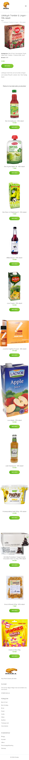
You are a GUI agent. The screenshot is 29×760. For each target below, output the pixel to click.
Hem (2, 20)
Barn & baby (4, 705)
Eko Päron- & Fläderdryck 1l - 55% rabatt (14, 212)
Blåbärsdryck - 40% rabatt (14, 258)
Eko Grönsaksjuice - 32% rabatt (14, 121)
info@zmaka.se (5, 693)
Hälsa (2, 55)
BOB (20, 55)
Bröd (2, 708)
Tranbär (10, 55)
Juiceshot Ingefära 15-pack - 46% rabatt (15, 349)
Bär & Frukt (11, 53)
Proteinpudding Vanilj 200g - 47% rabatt (14, 511)
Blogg (3, 736)
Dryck (24, 53)
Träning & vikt (5, 723)
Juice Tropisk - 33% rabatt (14, 303)
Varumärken (18, 53)
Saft (6, 55)
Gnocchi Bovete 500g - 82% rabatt (14, 604)
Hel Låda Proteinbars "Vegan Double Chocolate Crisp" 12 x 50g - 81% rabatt (14, 558)
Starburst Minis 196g (14, 650)
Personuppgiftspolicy (7, 745)
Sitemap (3, 748)
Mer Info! (7, 66)
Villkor (3, 742)
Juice (23, 55)
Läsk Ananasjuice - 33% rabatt (15, 466)
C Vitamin (15, 55)
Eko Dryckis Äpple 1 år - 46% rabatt (14, 166)
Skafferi (3, 720)
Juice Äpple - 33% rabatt (14, 420)
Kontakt (3, 739)
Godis (3, 714)
